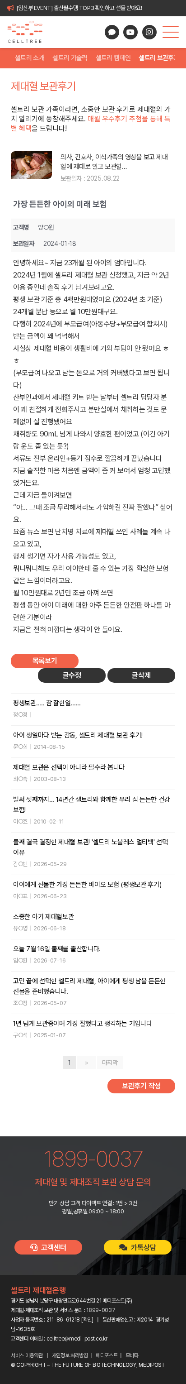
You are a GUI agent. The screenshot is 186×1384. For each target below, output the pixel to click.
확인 (87, 1320)
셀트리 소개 (29, 58)
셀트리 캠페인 (113, 58)
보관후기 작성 (141, 1086)
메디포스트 (107, 1355)
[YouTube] (130, 32)
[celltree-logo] (28, 32)
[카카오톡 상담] (112, 32)
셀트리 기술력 (70, 58)
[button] (171, 32)
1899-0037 (100, 1310)
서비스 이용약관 (27, 1355)
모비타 (132, 1355)
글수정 (72, 675)
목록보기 (45, 660)
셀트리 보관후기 (159, 58)
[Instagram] (149, 32)
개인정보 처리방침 (70, 1355)
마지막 (110, 1062)
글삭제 (141, 675)
